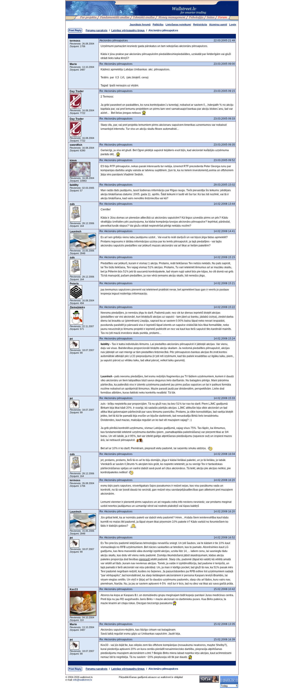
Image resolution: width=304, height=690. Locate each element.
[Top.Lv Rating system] (209, 681)
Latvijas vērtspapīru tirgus (128, 30)
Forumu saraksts (96, 30)
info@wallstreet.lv (82, 679)
